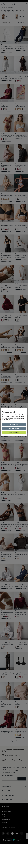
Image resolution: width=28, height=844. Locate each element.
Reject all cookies (14, 428)
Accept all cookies (14, 432)
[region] (14, 422)
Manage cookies (14, 424)
